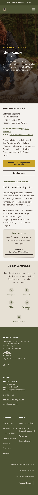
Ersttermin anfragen (27, 423)
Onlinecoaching (9, 433)
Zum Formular (19, 173)
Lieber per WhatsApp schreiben (15, 181)
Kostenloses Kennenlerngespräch (27, 429)
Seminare (6, 443)
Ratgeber (6, 453)
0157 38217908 (26, 3)
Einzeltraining (8, 423)
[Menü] (32, 9)
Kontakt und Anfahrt (10, 404)
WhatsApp (23, 436)
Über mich (7, 448)
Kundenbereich (25, 441)
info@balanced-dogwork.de (21, 134)
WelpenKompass (9, 438)
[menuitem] (32, 9)
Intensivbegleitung (10, 428)
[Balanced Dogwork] (16, 9)
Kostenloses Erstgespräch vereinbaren (19, 163)
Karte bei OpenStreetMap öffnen (19, 251)
